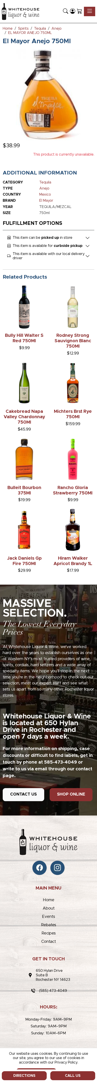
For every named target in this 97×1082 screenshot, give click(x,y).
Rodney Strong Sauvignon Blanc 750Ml (73, 341)
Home (48, 900)
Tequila (45, 182)
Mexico (45, 194)
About (49, 908)
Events (48, 917)
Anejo (44, 188)
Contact (48, 942)
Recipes (49, 933)
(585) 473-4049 (53, 991)
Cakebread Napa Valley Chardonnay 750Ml (24, 417)
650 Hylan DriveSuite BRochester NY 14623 (53, 975)
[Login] (72, 11)
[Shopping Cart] (79, 11)
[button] (65, 11)
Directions (24, 1076)
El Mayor (46, 200)
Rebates (48, 925)
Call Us (73, 1076)
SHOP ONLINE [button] (71, 794)
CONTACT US (23, 794)
